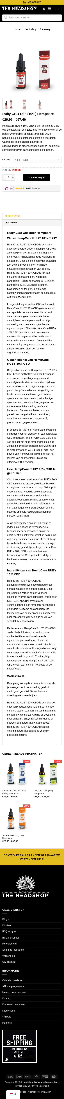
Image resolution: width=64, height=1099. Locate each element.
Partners (7, 1022)
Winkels (6, 1016)
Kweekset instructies (13, 1004)
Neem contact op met (14, 992)
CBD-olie (6, 160)
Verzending (8, 956)
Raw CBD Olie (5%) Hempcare (43, 792)
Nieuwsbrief (9, 1010)
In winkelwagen (36, 177)
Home (17, 29)
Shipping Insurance (13, 949)
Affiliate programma (13, 986)
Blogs (5, 919)
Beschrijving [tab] (12, 216)
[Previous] (7, 66)
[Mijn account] (44, 8)
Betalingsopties (10, 937)
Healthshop (30, 29)
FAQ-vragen (9, 931)
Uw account (8, 962)
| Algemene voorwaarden (38, 1092)
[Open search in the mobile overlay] (32, 17)
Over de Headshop (12, 980)
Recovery (45, 29)
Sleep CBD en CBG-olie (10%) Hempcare (14, 792)
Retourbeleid (9, 943)
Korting (6, 998)
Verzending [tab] (11, 223)
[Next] (56, 66)
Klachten (7, 925)
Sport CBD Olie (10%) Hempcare (13, 837)
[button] (49, 8)
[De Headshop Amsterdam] (19, 8)
